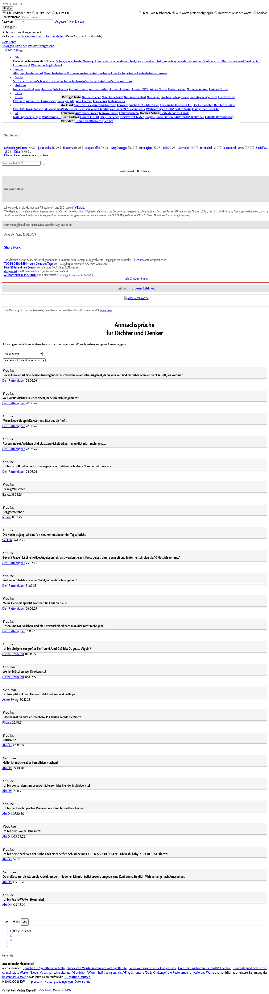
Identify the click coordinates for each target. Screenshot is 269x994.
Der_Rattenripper (13, 380)
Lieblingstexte (180, 97)
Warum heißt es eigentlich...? (127, 109)
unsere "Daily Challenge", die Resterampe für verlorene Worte (175, 972)
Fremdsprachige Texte (203, 97)
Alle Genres (100, 101)
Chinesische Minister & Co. (176, 105)
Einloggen (9, 27)
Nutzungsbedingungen (27, 117)
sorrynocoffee (92, 148)
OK (25, 921)
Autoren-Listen (98, 89)
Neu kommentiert (135, 97)
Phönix (6, 722)
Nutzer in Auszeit (197, 89)
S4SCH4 (7, 540)
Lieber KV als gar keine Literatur (89, 109)
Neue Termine (158, 73)
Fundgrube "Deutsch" (205, 109)
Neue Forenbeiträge (116, 73)
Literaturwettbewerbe (89, 121)
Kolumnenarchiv (129, 113)
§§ (16, 113)
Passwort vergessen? (41, 46)
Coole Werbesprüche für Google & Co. (152, 968)
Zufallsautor (60, 89)
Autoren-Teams (78, 89)
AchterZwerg (10, 700)
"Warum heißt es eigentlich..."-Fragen (110, 972)
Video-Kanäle (180, 113)
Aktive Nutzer (158, 89)
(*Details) (80, 208)
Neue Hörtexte (139, 73)
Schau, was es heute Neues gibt (76, 61)
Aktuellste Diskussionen (41, 101)
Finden (7, 8)
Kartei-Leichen (177, 89)
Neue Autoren (93, 73)
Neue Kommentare (71, 73)
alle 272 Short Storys (136, 279)
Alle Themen (84, 101)
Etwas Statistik (33, 109)
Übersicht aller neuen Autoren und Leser (26, 155)
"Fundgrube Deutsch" (77, 977)
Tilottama (68, 148)
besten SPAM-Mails (14, 977)
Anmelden (21, 46)
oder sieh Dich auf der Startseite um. (197, 61)
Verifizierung (50, 117)
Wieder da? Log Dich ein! (46, 65)
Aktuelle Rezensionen (218, 117)
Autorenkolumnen (86, 113)
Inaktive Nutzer (218, 89)
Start (18, 57)
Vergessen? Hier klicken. (69, 22)
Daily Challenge (109, 117)
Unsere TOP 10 (140, 89)
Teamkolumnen (108, 113)
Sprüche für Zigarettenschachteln (95, 105)
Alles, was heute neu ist (28, 73)
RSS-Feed (44, 990)
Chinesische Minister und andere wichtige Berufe (97, 968)
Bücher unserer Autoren (171, 117)
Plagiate (150, 117)
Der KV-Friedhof (203, 105)
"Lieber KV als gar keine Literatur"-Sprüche (57, 972)
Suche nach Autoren (98, 81)
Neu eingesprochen (159, 97)
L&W (68, 990)
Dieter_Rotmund (13, 654)
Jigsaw (6, 494)
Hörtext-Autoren (119, 89)
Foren (18, 97)
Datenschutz (83, 982)
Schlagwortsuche (48, 81)
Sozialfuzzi (262, 148)
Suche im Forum (121, 81)
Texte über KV (116, 101)
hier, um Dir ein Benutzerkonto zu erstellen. (37, 36)
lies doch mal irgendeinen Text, (116, 61)
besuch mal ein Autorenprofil (155, 61)
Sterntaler (183, 148)
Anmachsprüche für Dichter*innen (138, 105)
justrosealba (44, 148)
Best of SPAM (182, 109)
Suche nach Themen (72, 81)
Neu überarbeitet (112, 97)
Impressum (35, 982)
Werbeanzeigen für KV (160, 109)
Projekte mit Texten (132, 117)
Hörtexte (166, 113)
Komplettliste (43, 89)
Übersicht (19, 101)
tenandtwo (106, 310)
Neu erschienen (91, 97)
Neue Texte (51, 73)
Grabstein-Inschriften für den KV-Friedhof (204, 968)
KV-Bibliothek (195, 117)
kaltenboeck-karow (233, 148)
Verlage (108, 121)
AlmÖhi (7, 745)
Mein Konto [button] (9, 42)
